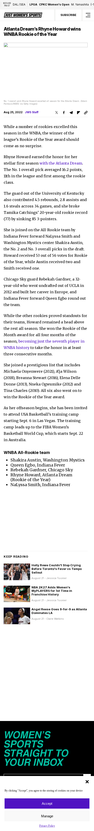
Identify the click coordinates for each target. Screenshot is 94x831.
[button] (87, 781)
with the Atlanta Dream (60, 163)
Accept (47, 803)
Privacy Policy (47, 825)
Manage (47, 816)
